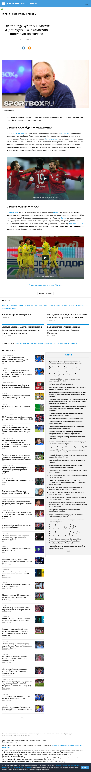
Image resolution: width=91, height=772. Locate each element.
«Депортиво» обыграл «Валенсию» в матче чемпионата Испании (64, 511)
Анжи (21, 305)
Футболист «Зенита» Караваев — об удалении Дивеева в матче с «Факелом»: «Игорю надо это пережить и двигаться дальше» (66, 369)
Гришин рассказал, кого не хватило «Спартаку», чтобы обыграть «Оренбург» (66, 428)
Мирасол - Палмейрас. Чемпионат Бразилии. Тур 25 (68, 447)
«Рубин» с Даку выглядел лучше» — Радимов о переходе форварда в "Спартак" (66, 414)
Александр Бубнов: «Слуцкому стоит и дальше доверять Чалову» (53, 343)
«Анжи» (56, 212)
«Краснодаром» (51, 139)
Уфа (36, 305)
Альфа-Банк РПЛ (81, 305)
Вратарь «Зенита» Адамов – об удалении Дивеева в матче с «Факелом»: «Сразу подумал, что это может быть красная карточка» (68, 401)
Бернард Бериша (76, 224)
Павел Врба (13, 212)
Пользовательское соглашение (52, 733)
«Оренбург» (65, 133)
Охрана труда (68, 733)
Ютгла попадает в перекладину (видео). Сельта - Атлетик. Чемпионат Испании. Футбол (66, 488)
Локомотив (13, 305)
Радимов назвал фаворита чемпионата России (66, 418)
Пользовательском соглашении (20, 767)
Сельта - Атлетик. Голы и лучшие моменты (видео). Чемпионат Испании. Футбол (68, 443)
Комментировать (45, 293)
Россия (71, 305)
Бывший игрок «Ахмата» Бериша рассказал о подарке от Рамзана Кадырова (63, 330)
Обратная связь (14, 733)
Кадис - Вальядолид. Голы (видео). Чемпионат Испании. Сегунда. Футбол (66, 516)
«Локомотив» (18, 133)
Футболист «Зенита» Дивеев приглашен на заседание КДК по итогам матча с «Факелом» (65, 363)
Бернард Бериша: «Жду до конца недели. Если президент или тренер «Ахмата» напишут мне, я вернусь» (22, 330)
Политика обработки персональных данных (16, 735)
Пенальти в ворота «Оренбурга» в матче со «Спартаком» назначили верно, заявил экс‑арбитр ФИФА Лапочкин (67, 482)
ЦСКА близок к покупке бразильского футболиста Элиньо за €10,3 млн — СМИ (67, 388)
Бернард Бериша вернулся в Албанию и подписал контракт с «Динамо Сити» (67, 316)
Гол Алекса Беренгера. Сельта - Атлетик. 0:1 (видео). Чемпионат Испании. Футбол (67, 498)
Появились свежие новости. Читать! (45, 285)
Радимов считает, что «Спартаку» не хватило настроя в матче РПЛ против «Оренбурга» (65, 433)
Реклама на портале (34, 733)
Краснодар (29, 305)
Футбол (6, 14)
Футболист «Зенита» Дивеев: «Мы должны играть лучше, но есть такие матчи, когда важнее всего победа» (67, 394)
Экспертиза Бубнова (24, 14)
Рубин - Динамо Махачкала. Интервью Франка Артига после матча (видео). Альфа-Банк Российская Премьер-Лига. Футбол (66, 527)
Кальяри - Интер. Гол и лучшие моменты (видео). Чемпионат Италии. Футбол (67, 451)
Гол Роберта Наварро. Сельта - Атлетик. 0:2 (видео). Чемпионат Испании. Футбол (67, 493)
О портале (23, 733)
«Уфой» (63, 218)
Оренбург (5, 305)
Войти (87, 5)
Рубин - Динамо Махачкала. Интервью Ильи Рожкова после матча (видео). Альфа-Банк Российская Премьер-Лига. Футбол (65, 541)
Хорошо (84, 767)
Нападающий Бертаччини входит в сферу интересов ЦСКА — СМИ (64, 380)
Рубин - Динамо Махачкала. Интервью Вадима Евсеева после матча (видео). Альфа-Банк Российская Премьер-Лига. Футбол (66, 534)
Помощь (4, 733)
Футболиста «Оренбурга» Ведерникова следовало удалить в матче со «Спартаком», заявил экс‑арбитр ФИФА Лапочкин (68, 505)
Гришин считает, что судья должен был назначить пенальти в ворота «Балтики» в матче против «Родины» (68, 408)
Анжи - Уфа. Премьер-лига (17, 314)
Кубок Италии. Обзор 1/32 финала (61, 384)
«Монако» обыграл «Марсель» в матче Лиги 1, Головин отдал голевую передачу (65, 466)
